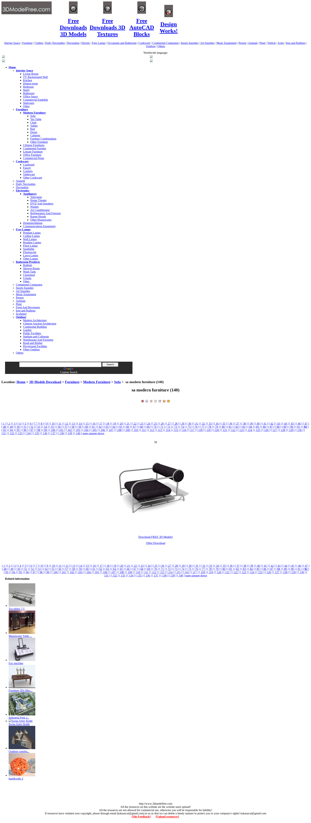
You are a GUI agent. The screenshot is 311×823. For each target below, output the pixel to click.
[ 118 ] (200, 430)
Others (161, 46)
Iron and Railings (295, 43)
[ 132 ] (12, 433)
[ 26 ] (162, 423)
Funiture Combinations (43, 138)
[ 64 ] (114, 426)
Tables (34, 125)
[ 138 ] (61, 433)
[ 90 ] (292, 426)
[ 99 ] (45, 430)
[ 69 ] (148, 426)
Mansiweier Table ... (20, 636)
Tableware (29, 174)
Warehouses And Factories (38, 339)
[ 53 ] (39, 426)
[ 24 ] (149, 423)
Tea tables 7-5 (16, 608)
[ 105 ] (94, 430)
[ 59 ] (80, 426)
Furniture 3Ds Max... (21, 690)
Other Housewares (40, 219)
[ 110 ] (135, 430)
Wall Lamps (30, 239)
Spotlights (28, 248)
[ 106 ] (103, 430)
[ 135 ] (36, 433)
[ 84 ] (251, 426)
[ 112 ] (152, 430)
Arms (281, 43)
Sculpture (21, 313)
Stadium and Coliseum (36, 336)
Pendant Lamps (32, 232)
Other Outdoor (31, 349)
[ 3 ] (14, 423)
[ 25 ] (155, 423)
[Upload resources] (167, 816)
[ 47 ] (306, 423)
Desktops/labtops (32, 223)
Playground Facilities (35, 346)
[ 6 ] (30, 423)
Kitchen (27, 80)
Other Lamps (30, 258)
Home (21, 382)
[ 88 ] (278, 426)
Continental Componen (165, 43)
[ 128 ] (283, 430)
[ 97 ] (32, 430)
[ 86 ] (264, 426)
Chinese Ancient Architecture (39, 323)
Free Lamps (98, 43)
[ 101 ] (61, 430)
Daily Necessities (55, 43)
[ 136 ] (45, 433)
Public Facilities (32, 333)
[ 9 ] (47, 423)
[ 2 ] (9, 423)
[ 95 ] (18, 430)
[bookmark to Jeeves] (142, 400)
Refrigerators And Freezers (45, 213)
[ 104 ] (86, 430)
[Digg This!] (155, 400)
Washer (34, 206)
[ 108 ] (119, 430)
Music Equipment (226, 43)
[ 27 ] (169, 423)
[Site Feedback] (141, 816)
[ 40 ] (258, 423)
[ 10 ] (53, 423)
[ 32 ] (203, 423)
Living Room (30, 73)
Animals (253, 43)
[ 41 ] (265, 423)
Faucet (27, 167)
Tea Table (35, 119)
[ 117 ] (192, 430)
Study (26, 90)
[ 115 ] (176, 430)
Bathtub (27, 265)
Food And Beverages (28, 307)
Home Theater (38, 200)
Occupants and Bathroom (121, 43)
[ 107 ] (111, 430)
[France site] (3, 61)
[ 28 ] (176, 423)
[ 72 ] (169, 426)
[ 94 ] (11, 430)
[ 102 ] (69, 430)
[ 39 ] (251, 423)
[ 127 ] (274, 430)
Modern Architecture (35, 320)
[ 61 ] (93, 426)
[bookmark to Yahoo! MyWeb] (151, 400)
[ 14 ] (80, 423)
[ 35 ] (224, 423)
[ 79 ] (216, 426)
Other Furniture (39, 141)
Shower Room (31, 268)
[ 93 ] (4, 430)
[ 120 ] (216, 430)
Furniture (27, 43)
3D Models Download (45, 382)
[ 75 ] (189, 426)
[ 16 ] (94, 423)
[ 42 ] (272, 423)
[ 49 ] (11, 426)
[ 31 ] (196, 423)
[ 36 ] (231, 423)
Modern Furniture (96, 382)
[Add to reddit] (160, 400)
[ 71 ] (162, 426)
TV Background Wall (35, 77)
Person (242, 43)
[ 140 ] (78, 433)
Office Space (30, 96)
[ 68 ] (141, 426)
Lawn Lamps (30, 255)
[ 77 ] (203, 426)
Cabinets (35, 135)
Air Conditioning (40, 210)
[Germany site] (151, 61)
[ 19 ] (114, 423)
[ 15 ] (87, 423)
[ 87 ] (271, 426)
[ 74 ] (182, 426)
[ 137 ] (53, 433)
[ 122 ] (233, 430)
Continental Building (35, 326)
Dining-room (30, 83)
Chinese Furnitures (33, 145)
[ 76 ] (196, 426)
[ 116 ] (184, 430)
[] (305, 426)
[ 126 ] (266, 430)
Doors (33, 132)
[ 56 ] (59, 426)
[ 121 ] (225, 430)
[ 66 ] (128, 426)
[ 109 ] (127, 430)
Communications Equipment (39, 226)
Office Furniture (32, 154)
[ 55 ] (52, 426)
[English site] (3, 57)
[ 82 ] (237, 426)
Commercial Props (33, 158)
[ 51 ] (25, 426)
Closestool (29, 274)
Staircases (28, 103)
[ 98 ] (39, 430)
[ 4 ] (20, 423)
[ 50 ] (18, 426)
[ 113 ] (160, 430)
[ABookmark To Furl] (164, 400)
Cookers (28, 171)
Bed (32, 128)
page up (87, 433)
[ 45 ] (292, 423)
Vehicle (271, 43)
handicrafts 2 (16, 778)
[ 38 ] (244, 423)
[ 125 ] (258, 430)
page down (98, 433)
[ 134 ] (28, 433)
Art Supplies (207, 43)
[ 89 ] (285, 426)
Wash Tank (29, 271)
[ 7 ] (36, 423)
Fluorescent (29, 252)
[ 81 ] (230, 426)
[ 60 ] (87, 426)
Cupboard (28, 164)
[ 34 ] (217, 423)
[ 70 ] (155, 426)
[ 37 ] (238, 423)
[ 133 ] (20, 433)
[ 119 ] (208, 430)
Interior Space (12, 43)
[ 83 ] (244, 426)
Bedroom (28, 86)
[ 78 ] (210, 426)
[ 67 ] (134, 426)
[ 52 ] (32, 426)
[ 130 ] (299, 430)
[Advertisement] (155, 375)
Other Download (155, 543)
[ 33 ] (210, 423)
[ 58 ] (73, 426)
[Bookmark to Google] (147, 400)
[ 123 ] (241, 430)
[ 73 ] (175, 426)
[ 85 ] (257, 426)
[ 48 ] (4, 426)
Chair (33, 122)
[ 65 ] (121, 426)
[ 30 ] (190, 423)
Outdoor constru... (19, 751)
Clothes (39, 43)
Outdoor (151, 46)
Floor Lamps (30, 245)
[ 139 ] (70, 433)
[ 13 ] (73, 423)
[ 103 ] (78, 430)
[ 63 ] (107, 426)
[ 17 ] (101, 423)
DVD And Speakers (41, 203)
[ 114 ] (168, 430)
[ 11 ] (60, 423)
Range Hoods (38, 216)
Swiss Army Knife (19, 724)
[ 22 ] (135, 423)
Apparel (20, 180)
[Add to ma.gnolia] (168, 400)
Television (36, 197)
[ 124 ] (250, 430)
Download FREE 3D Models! (155, 536)
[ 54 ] (45, 426)
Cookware (144, 43)
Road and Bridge (32, 343)
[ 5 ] (25, 423)
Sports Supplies (189, 43)
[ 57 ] (66, 426)
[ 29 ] (183, 423)
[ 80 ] (223, 426)
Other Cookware (32, 177)
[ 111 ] (143, 430)
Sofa (32, 115)
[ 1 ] (3, 423)
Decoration (73, 43)
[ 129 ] (291, 430)
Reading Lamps (32, 242)
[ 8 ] (41, 423)
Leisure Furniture (33, 151)
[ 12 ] (67, 423)
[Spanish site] (151, 57)
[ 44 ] (285, 423)
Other (26, 106)
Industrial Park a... (19, 717)
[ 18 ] (108, 423)
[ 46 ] (299, 423)
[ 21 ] (128, 423)
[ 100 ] (53, 430)
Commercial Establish (35, 99)
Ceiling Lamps (31, 236)
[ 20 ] (121, 423)
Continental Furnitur (34, 148)
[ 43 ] (279, 423)
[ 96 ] (25, 430)
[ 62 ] (100, 426)
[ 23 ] (142, 423)
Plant (262, 43)
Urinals (27, 278)
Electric (85, 43)
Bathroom (28, 93)
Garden (27, 330)
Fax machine (16, 663)
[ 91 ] (299, 426)
